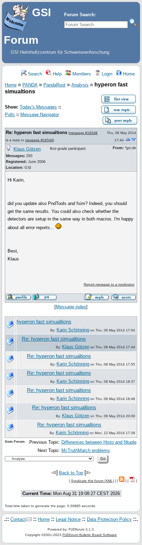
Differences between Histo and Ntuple (98, 442)
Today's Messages (38, 107)
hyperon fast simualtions (44, 322)
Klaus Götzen (27, 149)
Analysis (80, 85)
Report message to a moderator (109, 284)
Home (128, 73)
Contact (18, 519)
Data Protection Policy (109, 519)
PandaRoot (54, 85)
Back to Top (71, 472)
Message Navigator (39, 114)
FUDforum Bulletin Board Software (89, 535)
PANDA (30, 85)
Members (81, 73)
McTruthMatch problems (85, 450)
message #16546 (39, 140)
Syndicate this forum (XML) (92, 481)
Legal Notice (68, 519)
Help (56, 73)
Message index (71, 306)
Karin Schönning (73, 329)
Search (34, 73)
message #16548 (84, 133)
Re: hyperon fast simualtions (36, 132)
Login (106, 73)
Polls (10, 114)
